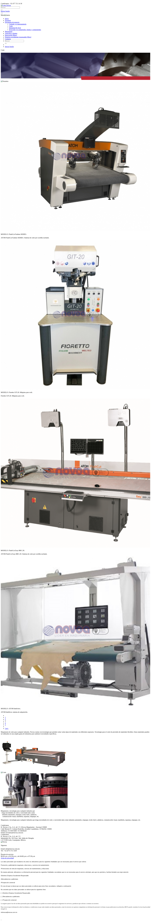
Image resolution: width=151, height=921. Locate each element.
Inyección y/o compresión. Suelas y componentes (25, 30)
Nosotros (8, 20)
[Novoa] (6, 5)
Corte (11, 26)
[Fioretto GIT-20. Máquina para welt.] (75, 389)
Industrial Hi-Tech (15, 28)
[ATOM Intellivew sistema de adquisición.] (75, 705)
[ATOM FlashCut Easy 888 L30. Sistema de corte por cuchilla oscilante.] (75, 547)
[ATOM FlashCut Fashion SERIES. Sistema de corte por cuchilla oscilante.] (75, 231)
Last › (7, 728)
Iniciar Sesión (5, 11)
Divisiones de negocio (12, 22)
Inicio (7, 18)
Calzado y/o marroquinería (17, 24)
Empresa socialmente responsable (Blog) (18, 37)
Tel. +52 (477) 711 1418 (9, 851)
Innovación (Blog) (11, 35)
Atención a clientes (11, 33)
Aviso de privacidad (7, 858)
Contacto (8, 39)
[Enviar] (6, 43)
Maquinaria (8, 31)
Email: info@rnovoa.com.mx (10, 849)
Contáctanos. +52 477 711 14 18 (11, 3)
